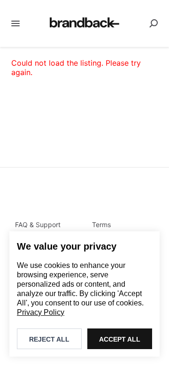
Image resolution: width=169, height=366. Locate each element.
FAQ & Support (38, 225)
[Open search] (153, 23)
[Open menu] (15, 23)
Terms (101, 225)
